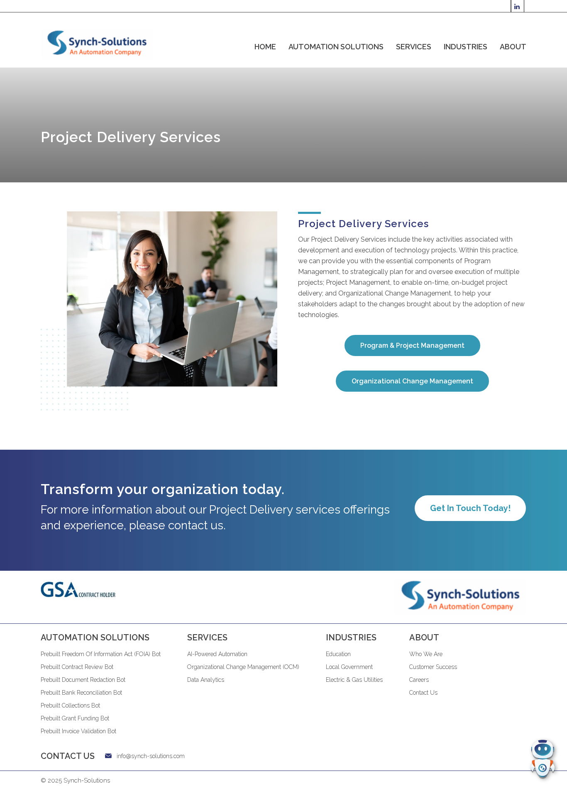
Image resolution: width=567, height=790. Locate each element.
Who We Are (425, 654)
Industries (465, 46)
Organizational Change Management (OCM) (243, 667)
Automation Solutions (336, 46)
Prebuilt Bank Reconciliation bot (81, 692)
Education (338, 654)
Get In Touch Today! (470, 508)
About (513, 46)
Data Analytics (205, 679)
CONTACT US (68, 756)
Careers (419, 679)
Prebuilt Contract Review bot (77, 667)
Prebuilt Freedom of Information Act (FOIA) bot (101, 654)
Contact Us (423, 692)
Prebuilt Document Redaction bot (83, 679)
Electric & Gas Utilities (354, 679)
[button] (542, 759)
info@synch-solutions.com (151, 756)
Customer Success (433, 667)
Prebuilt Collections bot (70, 705)
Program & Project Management (412, 345)
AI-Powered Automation (217, 654)
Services (413, 46)
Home (265, 46)
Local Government (349, 667)
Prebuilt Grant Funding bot (75, 718)
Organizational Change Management (412, 381)
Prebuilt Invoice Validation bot (78, 731)
